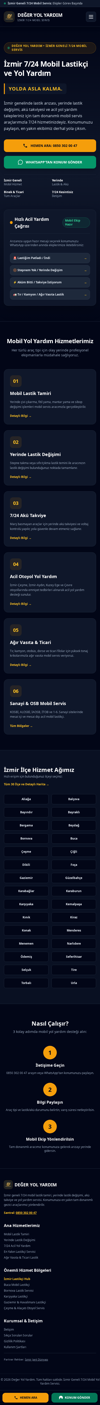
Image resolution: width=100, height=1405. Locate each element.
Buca (73, 838)
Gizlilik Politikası (14, 1341)
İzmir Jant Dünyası (36, 1359)
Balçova (73, 799)
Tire (74, 970)
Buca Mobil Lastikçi (17, 1285)
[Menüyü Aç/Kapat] (91, 17)
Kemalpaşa (74, 904)
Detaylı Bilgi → (21, 416)
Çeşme (26, 852)
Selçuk (26, 970)
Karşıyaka (26, 904)
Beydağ (73, 825)
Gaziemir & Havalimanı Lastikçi (25, 1302)
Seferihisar (74, 957)
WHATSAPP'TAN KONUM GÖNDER (54, 162)
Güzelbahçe (73, 878)
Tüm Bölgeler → (21, 726)
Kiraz (73, 917)
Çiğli (73, 852)
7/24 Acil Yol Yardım (17, 1246)
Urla (74, 983)
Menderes (74, 930)
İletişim (9, 1329)
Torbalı (26, 983)
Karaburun (74, 891)
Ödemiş (26, 957)
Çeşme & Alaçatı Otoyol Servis (24, 1308)
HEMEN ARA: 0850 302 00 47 (54, 145)
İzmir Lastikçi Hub (17, 1279)
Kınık (26, 917)
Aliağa (26, 799)
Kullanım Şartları (15, 1347)
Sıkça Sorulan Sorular (18, 1335)
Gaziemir (26, 878)
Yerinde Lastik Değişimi (19, 1240)
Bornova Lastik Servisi (18, 1291)
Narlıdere (74, 943)
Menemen (26, 943)
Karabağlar (26, 891)
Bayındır (26, 812)
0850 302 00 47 (26, 1213)
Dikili (26, 865)
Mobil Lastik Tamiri (16, 1234)
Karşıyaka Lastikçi (16, 1296)
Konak (26, 930)
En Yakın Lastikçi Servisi (19, 1252)
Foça (74, 865)
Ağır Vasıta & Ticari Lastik (21, 1257)
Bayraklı (74, 812)
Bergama (26, 825)
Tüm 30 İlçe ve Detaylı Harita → (26, 784)
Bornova (26, 838)
